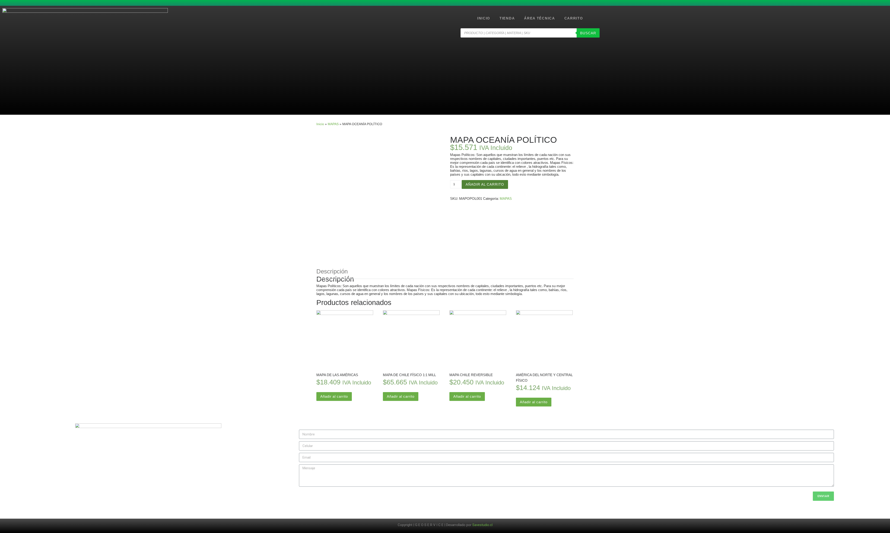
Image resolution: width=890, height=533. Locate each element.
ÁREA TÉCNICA (539, 18)
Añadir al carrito (485, 184)
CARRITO (573, 18)
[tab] (332, 271)
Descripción (332, 271)
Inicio (320, 124)
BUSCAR (588, 33)
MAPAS (333, 124)
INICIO (483, 18)
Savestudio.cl (482, 525)
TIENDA (507, 18)
